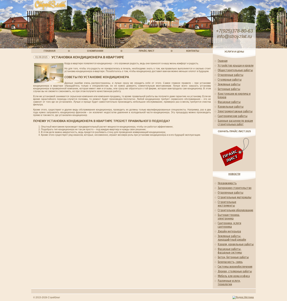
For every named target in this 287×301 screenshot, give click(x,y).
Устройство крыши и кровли (235, 65)
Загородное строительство (234, 188)
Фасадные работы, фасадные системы (230, 250)
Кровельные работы (230, 106)
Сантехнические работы (232, 116)
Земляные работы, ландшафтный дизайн (232, 237)
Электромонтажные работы (235, 111)
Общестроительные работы (235, 70)
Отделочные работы (230, 75)
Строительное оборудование (235, 210)
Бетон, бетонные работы (233, 257)
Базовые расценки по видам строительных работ (235, 122)
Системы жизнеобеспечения (235, 266)
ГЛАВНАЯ (49, 51)
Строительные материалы (234, 197)
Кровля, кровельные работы (236, 244)
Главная (222, 60)
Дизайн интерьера (229, 231)
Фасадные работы (229, 102)
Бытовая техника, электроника (229, 216)
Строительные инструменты (227, 203)
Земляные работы (229, 84)
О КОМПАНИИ (95, 51)
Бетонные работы (229, 89)
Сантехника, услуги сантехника (229, 224)
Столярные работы (230, 79)
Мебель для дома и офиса (234, 276)
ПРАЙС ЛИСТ (146, 51)
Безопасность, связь (230, 262)
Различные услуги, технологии (229, 282)
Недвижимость (227, 183)
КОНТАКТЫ (192, 51)
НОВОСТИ (234, 174)
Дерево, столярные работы (235, 271)
